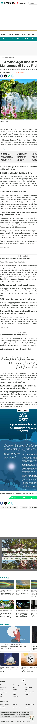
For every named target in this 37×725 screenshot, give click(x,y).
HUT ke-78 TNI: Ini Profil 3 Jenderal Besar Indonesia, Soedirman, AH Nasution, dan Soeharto (22, 156)
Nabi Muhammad (6, 39)
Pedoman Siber (29, 704)
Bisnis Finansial (29, 692)
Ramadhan (15, 696)
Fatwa (18, 39)
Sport (26, 689)
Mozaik (24, 39)
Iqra (14, 687)
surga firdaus (23, 507)
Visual (14, 694)
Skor (26, 685)
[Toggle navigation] (2, 3)
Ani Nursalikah (19, 72)
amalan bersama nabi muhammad (9, 507)
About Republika (4, 704)
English (27, 694)
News (1, 689)
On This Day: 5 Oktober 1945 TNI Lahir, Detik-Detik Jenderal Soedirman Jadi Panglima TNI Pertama (7, 156)
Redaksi (15, 704)
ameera (3, 35)
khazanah (31, 35)
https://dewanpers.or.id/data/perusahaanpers (14, 716)
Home (1, 57)
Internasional (3, 692)
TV (1, 696)
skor (23, 35)
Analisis (15, 689)
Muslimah (30, 39)
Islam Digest (8, 57)
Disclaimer (3, 707)
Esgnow (2, 694)
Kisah (13, 39)
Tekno (14, 692)
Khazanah (2, 687)
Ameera (2, 685)
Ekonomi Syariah (14, 35)
